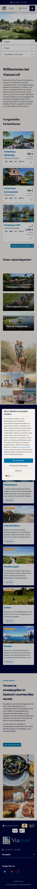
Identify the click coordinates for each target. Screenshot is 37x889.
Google (6, 449)
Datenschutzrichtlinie (23, 447)
